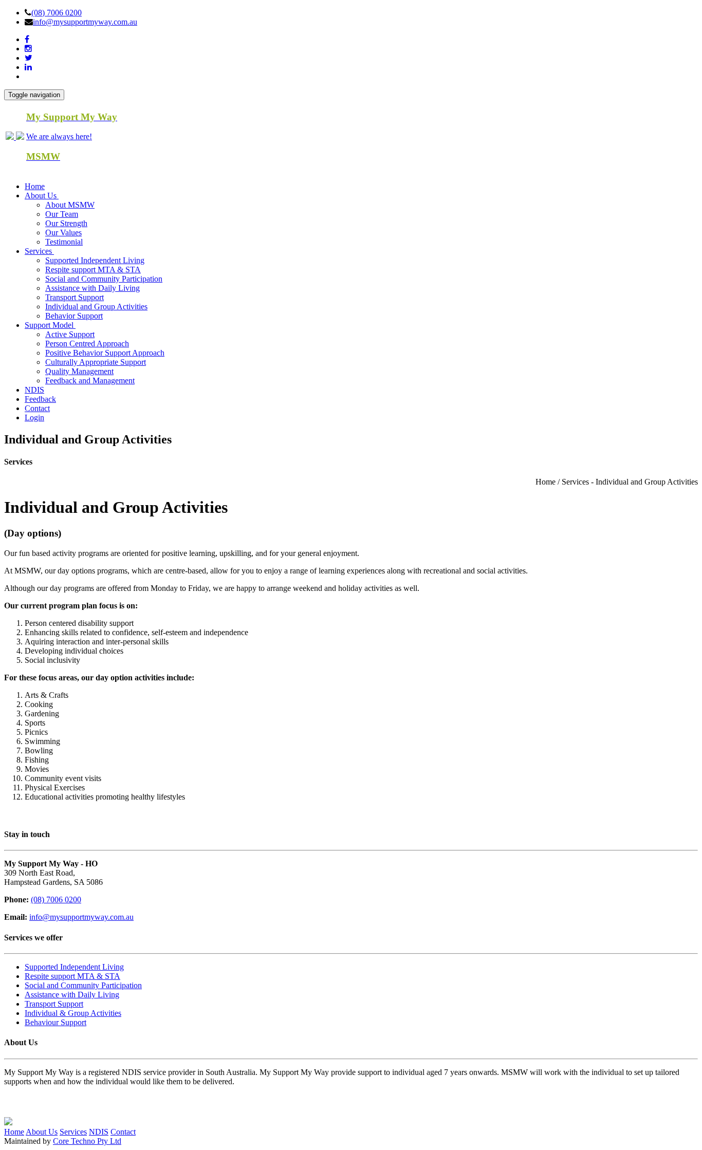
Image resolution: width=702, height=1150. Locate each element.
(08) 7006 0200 (56, 12)
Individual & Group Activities (73, 1013)
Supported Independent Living (94, 260)
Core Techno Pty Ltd (87, 1141)
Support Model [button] (50, 325)
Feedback (40, 399)
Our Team (61, 214)
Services (73, 1131)
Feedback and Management (90, 380)
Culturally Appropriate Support (95, 362)
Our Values (63, 232)
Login (34, 417)
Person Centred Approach (87, 343)
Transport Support (74, 297)
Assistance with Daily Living (92, 288)
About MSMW (70, 204)
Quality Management (79, 371)
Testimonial (64, 241)
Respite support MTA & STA (93, 269)
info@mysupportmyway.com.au (85, 21)
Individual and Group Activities (96, 306)
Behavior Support (74, 315)
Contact (37, 408)
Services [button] (39, 251)
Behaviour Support (55, 1022)
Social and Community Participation (103, 278)
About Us (42, 1131)
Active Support (70, 334)
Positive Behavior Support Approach (104, 352)
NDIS (34, 389)
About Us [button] (42, 195)
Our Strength (66, 223)
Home (35, 186)
